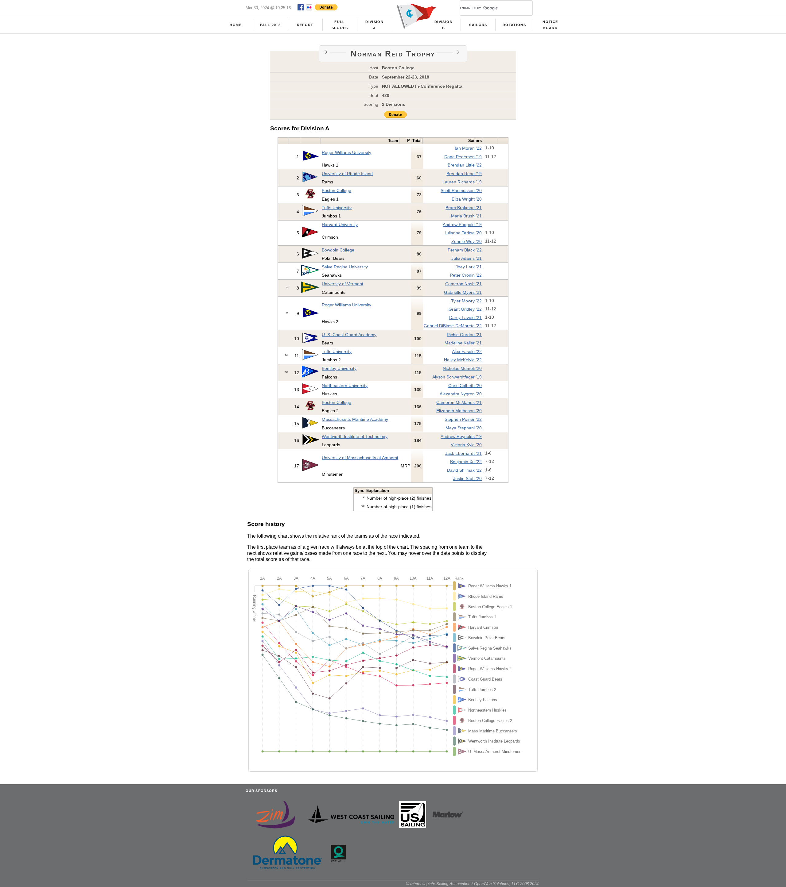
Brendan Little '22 (465, 165)
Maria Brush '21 (466, 215)
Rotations (514, 25)
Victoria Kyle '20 (466, 444)
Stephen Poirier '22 (463, 419)
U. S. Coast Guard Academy (349, 334)
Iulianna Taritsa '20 (463, 232)
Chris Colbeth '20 (465, 385)
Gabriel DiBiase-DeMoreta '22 (453, 325)
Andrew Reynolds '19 (461, 436)
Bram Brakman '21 (464, 207)
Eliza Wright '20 (467, 199)
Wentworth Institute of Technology (354, 436)
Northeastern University (345, 385)
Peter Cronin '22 (466, 275)
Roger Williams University (346, 152)
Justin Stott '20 (467, 478)
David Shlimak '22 (464, 470)
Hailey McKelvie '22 (463, 359)
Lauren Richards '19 (462, 181)
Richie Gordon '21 (464, 334)
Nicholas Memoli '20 (462, 368)
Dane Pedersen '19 (463, 156)
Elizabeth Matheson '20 (459, 410)
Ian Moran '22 (468, 148)
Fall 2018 (270, 25)
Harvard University (340, 224)
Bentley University (339, 368)
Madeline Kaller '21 (463, 342)
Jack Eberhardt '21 (463, 453)
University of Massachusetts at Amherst (360, 457)
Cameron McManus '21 (459, 402)
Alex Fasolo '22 (467, 351)
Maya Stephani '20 (464, 427)
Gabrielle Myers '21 (463, 292)
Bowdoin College (338, 250)
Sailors (478, 25)
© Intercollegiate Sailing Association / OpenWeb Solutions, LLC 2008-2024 (472, 883)
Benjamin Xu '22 (466, 461)
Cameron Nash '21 (463, 283)
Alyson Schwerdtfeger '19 (457, 376)
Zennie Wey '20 (466, 241)
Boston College (336, 190)
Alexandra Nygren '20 (461, 393)
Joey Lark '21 (469, 266)
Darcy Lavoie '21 (465, 317)
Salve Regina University (345, 266)
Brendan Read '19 (464, 173)
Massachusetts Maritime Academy (355, 419)
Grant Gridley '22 (465, 309)
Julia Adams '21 (466, 258)
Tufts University (337, 207)
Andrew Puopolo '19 (462, 224)
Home (235, 25)
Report (305, 25)
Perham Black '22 (465, 250)
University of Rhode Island (347, 173)
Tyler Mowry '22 (466, 300)
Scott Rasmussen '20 (461, 190)
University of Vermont (342, 283)
